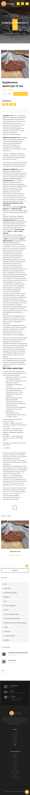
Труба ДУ (7, 631)
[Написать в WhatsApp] (27, 792)
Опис (4, 111)
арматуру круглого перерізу (11, 493)
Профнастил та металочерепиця (15, 622)
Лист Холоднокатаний (12, 618)
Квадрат (7, 597)
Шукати (15, 570)
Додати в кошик (20, 93)
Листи (6, 610)
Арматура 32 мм (15, 551)
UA (15, 744)
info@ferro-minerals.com (18, 692)
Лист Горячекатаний (11, 614)
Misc (5, 584)
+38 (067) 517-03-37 (16, 700)
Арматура (7, 588)
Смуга (6, 627)
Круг (5, 601)
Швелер (6, 640)
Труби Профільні (9, 635)
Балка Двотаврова (10, 592)
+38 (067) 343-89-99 (16, 698)
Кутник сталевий (9, 605)
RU (15, 746)
